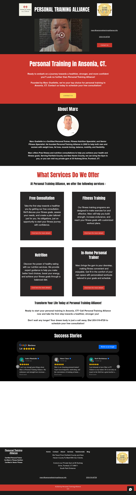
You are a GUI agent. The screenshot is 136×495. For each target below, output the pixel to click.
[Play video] (61, 35)
